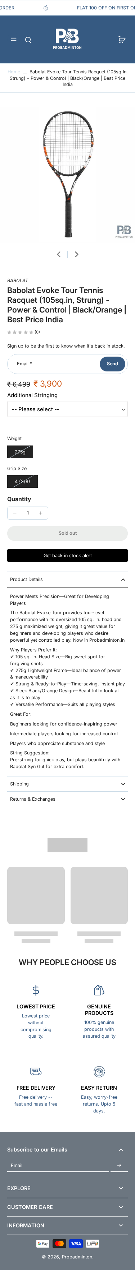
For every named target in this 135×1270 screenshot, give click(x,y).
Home (14, 71)
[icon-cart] (120, 39)
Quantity (19, 499)
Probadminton (77, 1257)
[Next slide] (76, 254)
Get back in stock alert (68, 555)
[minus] (15, 513)
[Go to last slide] (58, 254)
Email (24, 364)
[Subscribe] (119, 1165)
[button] (67, 533)
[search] (28, 39)
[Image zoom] (67, 175)
